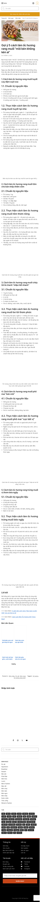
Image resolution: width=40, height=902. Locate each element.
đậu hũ (4, 832)
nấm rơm (4, 824)
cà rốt (3, 816)
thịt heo (32, 827)
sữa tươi (34, 824)
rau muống (12, 824)
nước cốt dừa (21, 822)
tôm (22, 830)
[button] (37, 3)
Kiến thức (4, 779)
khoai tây (26, 819)
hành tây (4, 819)
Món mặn (4, 791)
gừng (28, 816)
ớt (14, 832)
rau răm (19, 824)
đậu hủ (10, 832)
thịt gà (26, 827)
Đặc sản (3, 774)
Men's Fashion (5, 783)
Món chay (4, 788)
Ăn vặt (17, 676)
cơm (14, 816)
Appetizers (4, 766)
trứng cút (9, 830)
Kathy (14, 664)
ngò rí (14, 822)
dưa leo (19, 816)
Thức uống (4, 800)
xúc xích (31, 830)
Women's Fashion (6, 803)
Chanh (14, 813)
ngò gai (9, 822)
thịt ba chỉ (13, 827)
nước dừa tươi (30, 822)
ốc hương (35, 676)
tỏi (26, 830)
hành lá (34, 816)
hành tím (11, 819)
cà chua (32, 813)
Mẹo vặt (3, 786)
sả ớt (28, 824)
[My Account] (33, 3)
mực (3, 822)
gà (24, 816)
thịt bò (20, 827)
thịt (8, 827)
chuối (19, 813)
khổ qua (33, 819)
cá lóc (9, 816)
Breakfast (4, 769)
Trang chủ (4, 18)
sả (23, 824)
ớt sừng (19, 832)
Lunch (3, 781)
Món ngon (11, 18)
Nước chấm (4, 798)
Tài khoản (7, 858)
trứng (3, 830)
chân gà (25, 813)
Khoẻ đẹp (4, 776)
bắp (3, 813)
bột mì (8, 813)
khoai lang (18, 819)
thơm (3, 827)
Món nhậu (18, 18)
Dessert (3, 771)
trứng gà (16, 830)
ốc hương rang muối (19, 678)
